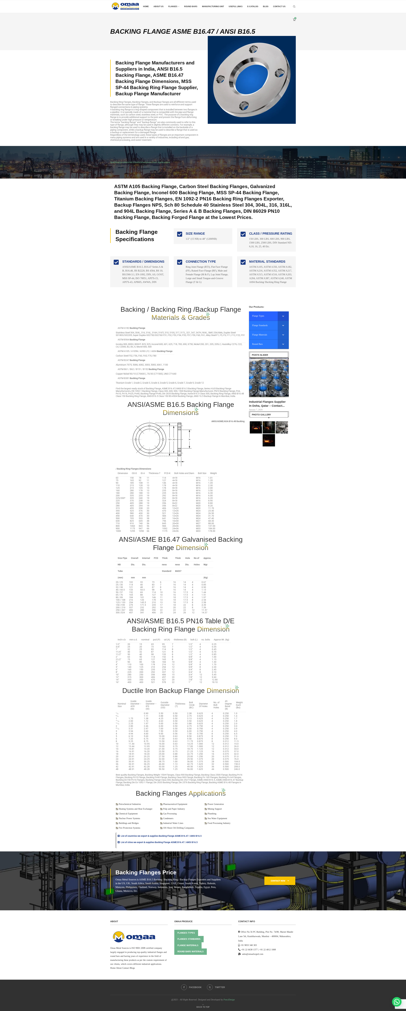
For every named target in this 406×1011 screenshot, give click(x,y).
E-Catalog (252, 6)
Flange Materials (187, 945)
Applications (164, 162)
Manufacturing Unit (213, 6)
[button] (181, 836)
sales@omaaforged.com (252, 954)
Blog (265, 6)
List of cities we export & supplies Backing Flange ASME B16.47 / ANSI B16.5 (159, 842)
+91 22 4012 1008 (267, 949)
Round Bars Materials (190, 951)
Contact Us (279, 6)
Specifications (117, 162)
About (119, 968)
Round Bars (190, 6)
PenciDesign (229, 999)
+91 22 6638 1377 (249, 949)
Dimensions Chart (148, 162)
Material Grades (132, 162)
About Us (159, 6)
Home (146, 6)
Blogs (132, 968)
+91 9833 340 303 (248, 945)
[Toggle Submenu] (283, 316)
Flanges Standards (188, 939)
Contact (125, 968)
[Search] (294, 6)
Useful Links (235, 6)
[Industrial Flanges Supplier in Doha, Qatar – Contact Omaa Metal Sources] (269, 377)
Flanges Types (186, 933)
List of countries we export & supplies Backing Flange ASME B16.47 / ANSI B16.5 (161, 836)
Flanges (172, 6)
